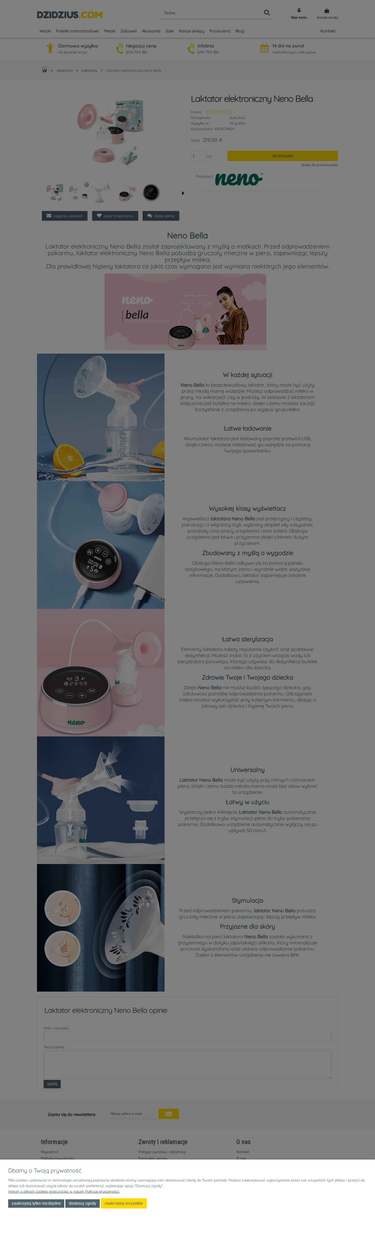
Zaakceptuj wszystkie (124, 1203)
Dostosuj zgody (82, 1203)
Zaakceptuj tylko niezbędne (36, 1203)
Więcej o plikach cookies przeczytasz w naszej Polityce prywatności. (64, 1191)
